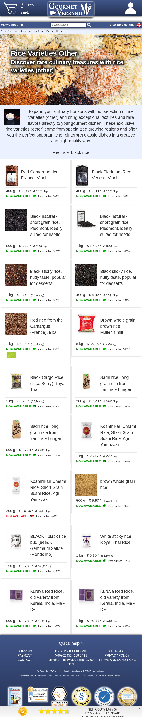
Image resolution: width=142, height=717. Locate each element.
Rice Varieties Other (51, 31)
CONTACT (25, 659)
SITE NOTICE (117, 651)
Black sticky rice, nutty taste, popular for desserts (48, 277)
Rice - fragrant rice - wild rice (22, 31)
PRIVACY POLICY (117, 655)
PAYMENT (25, 655)
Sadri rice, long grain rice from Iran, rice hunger (115, 383)
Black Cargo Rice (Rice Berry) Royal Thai (47, 383)
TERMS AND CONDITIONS (117, 659)
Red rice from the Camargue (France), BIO (46, 326)
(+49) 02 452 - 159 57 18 (71, 655)
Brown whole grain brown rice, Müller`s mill (118, 326)
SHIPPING (25, 651)
